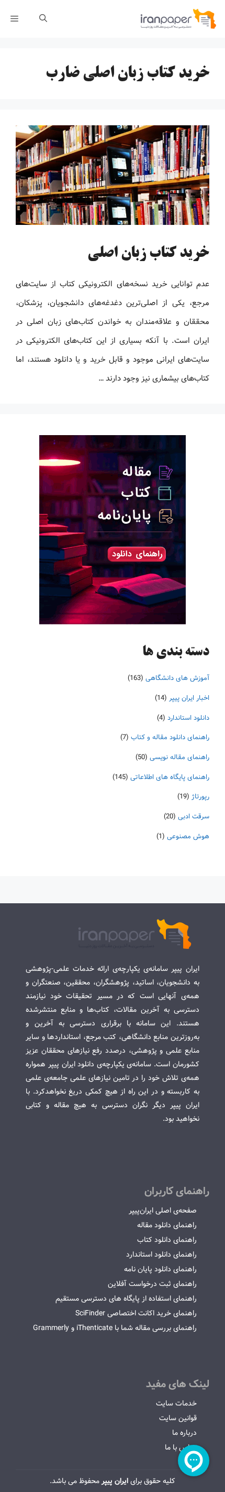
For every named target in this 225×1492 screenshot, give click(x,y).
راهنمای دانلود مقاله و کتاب (170, 737)
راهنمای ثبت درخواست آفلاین (152, 1284)
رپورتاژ (200, 796)
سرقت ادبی (193, 816)
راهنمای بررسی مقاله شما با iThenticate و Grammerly (115, 1328)
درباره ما (184, 1433)
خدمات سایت (176, 1403)
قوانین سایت (178, 1418)
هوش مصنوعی (188, 836)
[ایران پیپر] (179, 19)
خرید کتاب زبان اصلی (148, 254)
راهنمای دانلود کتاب (167, 1240)
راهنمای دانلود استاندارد (161, 1254)
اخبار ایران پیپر (189, 698)
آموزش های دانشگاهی (177, 678)
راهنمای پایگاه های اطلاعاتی (169, 777)
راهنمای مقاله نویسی (179, 757)
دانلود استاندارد (188, 717)
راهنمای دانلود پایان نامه (160, 1269)
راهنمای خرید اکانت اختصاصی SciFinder (136, 1313)
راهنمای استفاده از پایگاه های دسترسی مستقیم (126, 1298)
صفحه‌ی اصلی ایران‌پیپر (163, 1210)
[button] (43, 19)
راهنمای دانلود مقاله (167, 1225)
